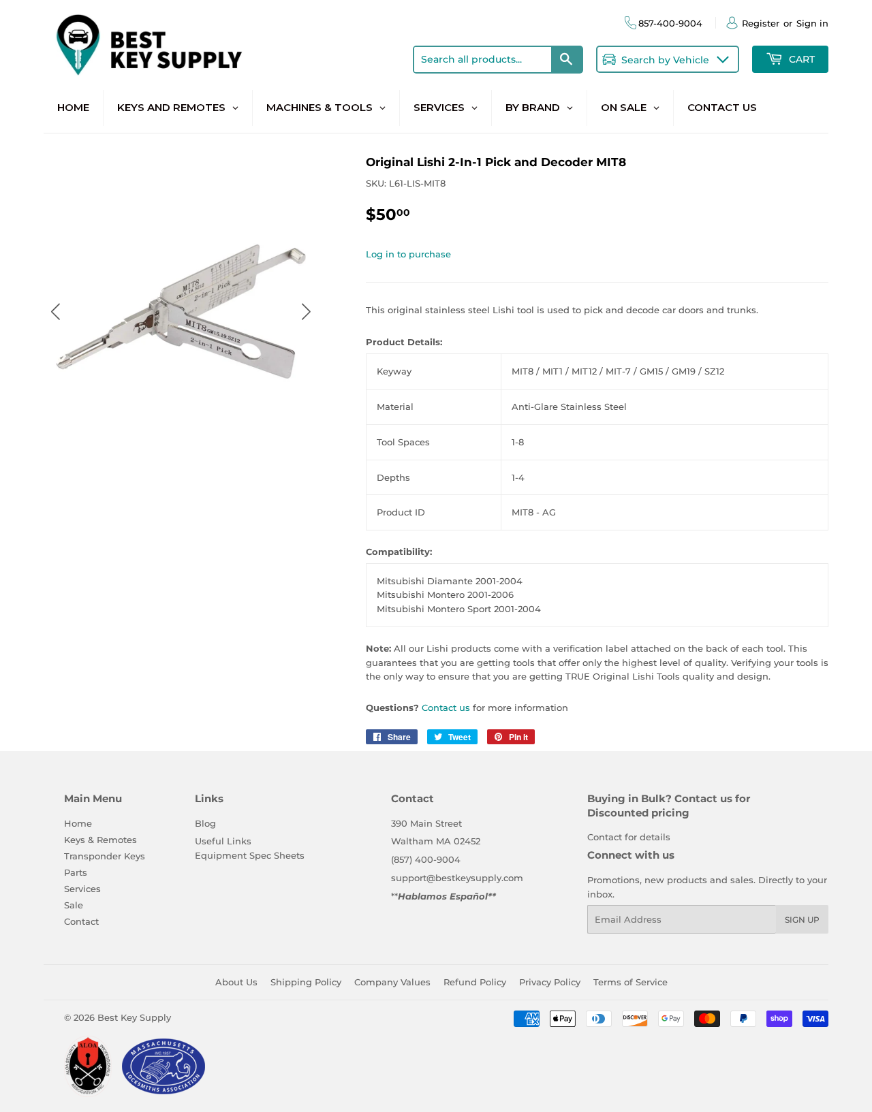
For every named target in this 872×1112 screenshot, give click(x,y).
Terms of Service (630, 981)
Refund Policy (474, 981)
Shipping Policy (305, 981)
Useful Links (223, 841)
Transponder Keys (104, 856)
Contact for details (628, 836)
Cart (800, 59)
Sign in (812, 23)
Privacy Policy (549, 981)
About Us (236, 981)
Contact (81, 921)
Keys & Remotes (100, 839)
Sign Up (802, 920)
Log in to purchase (408, 254)
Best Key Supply (134, 1017)
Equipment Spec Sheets (250, 855)
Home (78, 823)
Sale (73, 905)
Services (82, 888)
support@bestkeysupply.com (457, 877)
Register (760, 23)
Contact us (446, 707)
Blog (205, 823)
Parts (75, 872)
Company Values (392, 981)
